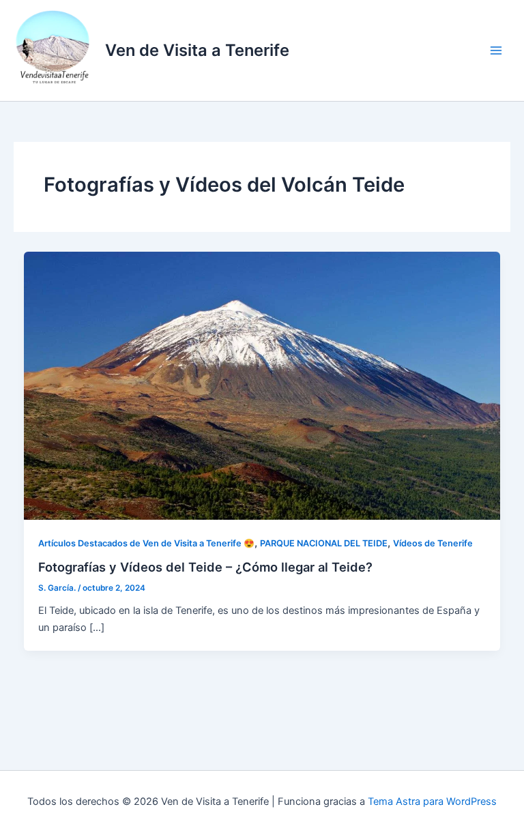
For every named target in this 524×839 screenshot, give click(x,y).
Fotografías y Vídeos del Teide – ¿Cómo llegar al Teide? (205, 566)
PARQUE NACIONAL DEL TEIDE (324, 543)
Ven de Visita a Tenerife (197, 50)
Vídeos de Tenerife (433, 543)
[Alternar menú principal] (496, 50)
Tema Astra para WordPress (432, 801)
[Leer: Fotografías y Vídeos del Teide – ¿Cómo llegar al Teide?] (262, 385)
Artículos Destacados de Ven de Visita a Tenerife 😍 (146, 543)
